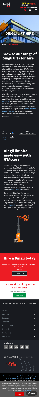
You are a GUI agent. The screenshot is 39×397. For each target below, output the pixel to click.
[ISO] (31, 303)
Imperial (12, 137)
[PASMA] (6, 303)
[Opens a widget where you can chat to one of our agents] (31, 393)
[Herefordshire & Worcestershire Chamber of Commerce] (27, 303)
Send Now (19, 295)
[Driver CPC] (14, 303)
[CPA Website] (24, 303)
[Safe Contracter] (20, 303)
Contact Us (19, 273)
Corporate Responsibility (10, 376)
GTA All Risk (26, 378)
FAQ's (33, 378)
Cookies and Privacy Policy (28, 376)
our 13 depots (16, 190)
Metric (12, 134)
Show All (5, 138)
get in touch (11, 205)
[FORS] (22, 303)
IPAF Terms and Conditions (13, 378)
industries (6, 101)
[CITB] (10, 303)
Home (4, 44)
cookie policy (26, 390)
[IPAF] (3, 303)
